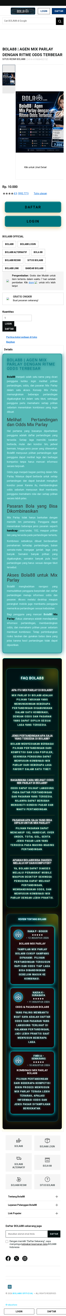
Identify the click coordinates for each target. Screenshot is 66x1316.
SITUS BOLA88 (47, 1185)
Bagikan (10, 342)
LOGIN (33, 221)
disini (31, 282)
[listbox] (33, 256)
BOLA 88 (47, 1166)
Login (44, 11)
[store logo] (23, 11)
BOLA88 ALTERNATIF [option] (16, 252)
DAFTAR (33, 207)
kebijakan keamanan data (34, 1244)
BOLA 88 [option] (38, 252)
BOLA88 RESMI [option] (13, 260)
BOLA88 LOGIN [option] (28, 244)
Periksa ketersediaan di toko (21, 337)
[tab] (33, 349)
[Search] (60, 21)
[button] (18, 112)
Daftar (59, 11)
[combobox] (33, 21)
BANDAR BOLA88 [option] (34, 268)
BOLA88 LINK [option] (12, 268)
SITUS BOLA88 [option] (35, 260)
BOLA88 (19, 1146)
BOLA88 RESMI (18, 1185)
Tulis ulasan (40, 193)
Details (8, 349)
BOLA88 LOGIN (47, 1146)
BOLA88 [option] (9, 244)
